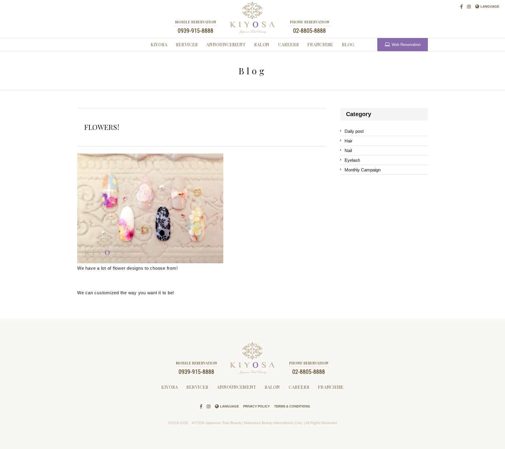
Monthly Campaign (363, 169)
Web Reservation (406, 44)
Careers (288, 44)
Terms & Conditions (292, 406)
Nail (348, 150)
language (489, 6)
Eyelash (352, 160)
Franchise (320, 44)
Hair (348, 140)
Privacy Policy (256, 406)
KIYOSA (159, 44)
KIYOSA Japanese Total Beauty (252, 17)
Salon (261, 44)
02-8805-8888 (309, 30)
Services (187, 44)
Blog (348, 44)
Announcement (225, 44)
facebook (461, 6)
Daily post (354, 131)
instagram (469, 6)
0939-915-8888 (195, 30)
